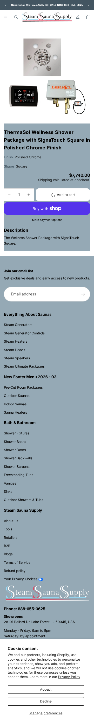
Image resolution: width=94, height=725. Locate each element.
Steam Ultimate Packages (24, 366)
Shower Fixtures (16, 433)
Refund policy (15, 571)
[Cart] (88, 17)
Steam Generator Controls (24, 333)
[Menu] (5, 17)
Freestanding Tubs (18, 475)
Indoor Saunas (15, 404)
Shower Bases (15, 442)
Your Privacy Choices (20, 579)
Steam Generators (18, 325)
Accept (46, 689)
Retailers (10, 537)
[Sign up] (83, 294)
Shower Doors (15, 450)
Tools (8, 529)
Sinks (8, 491)
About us (11, 521)
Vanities (10, 483)
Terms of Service (17, 562)
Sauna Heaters (15, 412)
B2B (7, 546)
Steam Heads (14, 350)
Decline (46, 701)
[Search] (16, 17)
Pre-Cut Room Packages (23, 387)
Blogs (8, 554)
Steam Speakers (17, 358)
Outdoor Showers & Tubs (23, 500)
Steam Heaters (15, 341)
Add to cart (66, 195)
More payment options (47, 220)
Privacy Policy (69, 677)
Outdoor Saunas (16, 395)
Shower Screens (16, 466)
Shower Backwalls (18, 458)
